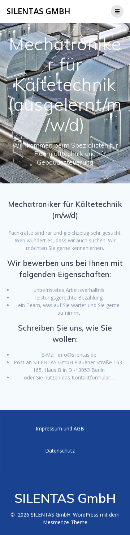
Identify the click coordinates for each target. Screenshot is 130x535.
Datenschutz (60, 450)
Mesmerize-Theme (65, 522)
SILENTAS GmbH (38, 11)
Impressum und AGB (60, 428)
